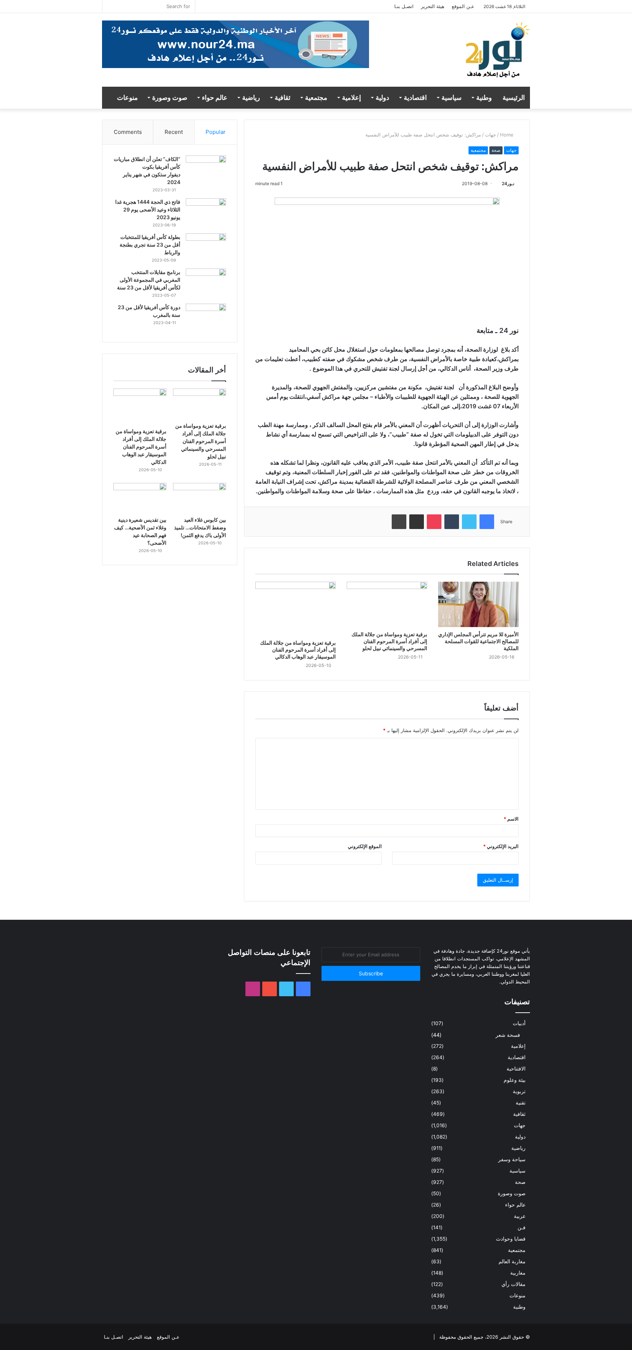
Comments (128, 131)
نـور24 (508, 183)
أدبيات (519, 1023)
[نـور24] (497, 53)
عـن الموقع (463, 6)
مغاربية (518, 1273)
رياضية (251, 97)
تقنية (521, 1103)
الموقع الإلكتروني (365, 846)
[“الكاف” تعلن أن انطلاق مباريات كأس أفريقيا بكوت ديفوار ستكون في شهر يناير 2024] (206, 169)
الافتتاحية (516, 1069)
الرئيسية (514, 97)
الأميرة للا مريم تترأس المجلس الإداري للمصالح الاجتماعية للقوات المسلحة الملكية (478, 641)
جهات (490, 135)
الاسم (511, 819)
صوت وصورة (169, 97)
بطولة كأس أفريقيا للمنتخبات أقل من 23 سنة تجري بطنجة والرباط (150, 244)
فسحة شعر (508, 1035)
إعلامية (351, 97)
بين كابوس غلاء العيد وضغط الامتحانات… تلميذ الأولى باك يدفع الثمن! (200, 527)
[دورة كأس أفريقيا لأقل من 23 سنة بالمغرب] (206, 317)
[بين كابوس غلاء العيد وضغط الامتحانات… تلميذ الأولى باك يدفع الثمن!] (199, 498)
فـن (522, 1227)
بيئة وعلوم (515, 1080)
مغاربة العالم (512, 1261)
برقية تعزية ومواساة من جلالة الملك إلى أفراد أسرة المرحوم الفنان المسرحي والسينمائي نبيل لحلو (389, 641)
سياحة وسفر (512, 1159)
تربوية (519, 1091)
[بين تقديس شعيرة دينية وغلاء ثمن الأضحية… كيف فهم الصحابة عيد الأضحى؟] (139, 498)
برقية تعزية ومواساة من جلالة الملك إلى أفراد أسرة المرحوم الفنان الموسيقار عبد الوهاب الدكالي (298, 650)
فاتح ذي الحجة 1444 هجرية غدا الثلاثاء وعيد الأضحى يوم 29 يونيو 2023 (147, 209)
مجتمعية (316, 97)
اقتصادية (415, 97)
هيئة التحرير (432, 6)
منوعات (127, 97)
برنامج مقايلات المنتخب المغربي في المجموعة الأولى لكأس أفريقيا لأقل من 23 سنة (148, 279)
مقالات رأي (513, 1284)
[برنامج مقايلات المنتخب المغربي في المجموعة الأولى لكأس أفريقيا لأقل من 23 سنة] (206, 282)
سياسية (451, 97)
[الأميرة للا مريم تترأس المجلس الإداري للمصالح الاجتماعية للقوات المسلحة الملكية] (478, 604)
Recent (174, 131)
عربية (520, 1216)
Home (507, 135)
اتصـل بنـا (404, 6)
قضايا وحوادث (511, 1239)
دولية (382, 97)
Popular (216, 131)
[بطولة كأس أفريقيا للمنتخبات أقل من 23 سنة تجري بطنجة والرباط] (206, 247)
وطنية (484, 97)
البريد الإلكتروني (501, 846)
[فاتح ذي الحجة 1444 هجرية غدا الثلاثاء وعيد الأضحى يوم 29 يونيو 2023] (206, 212)
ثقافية (282, 97)
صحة (496, 150)
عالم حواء (214, 97)
